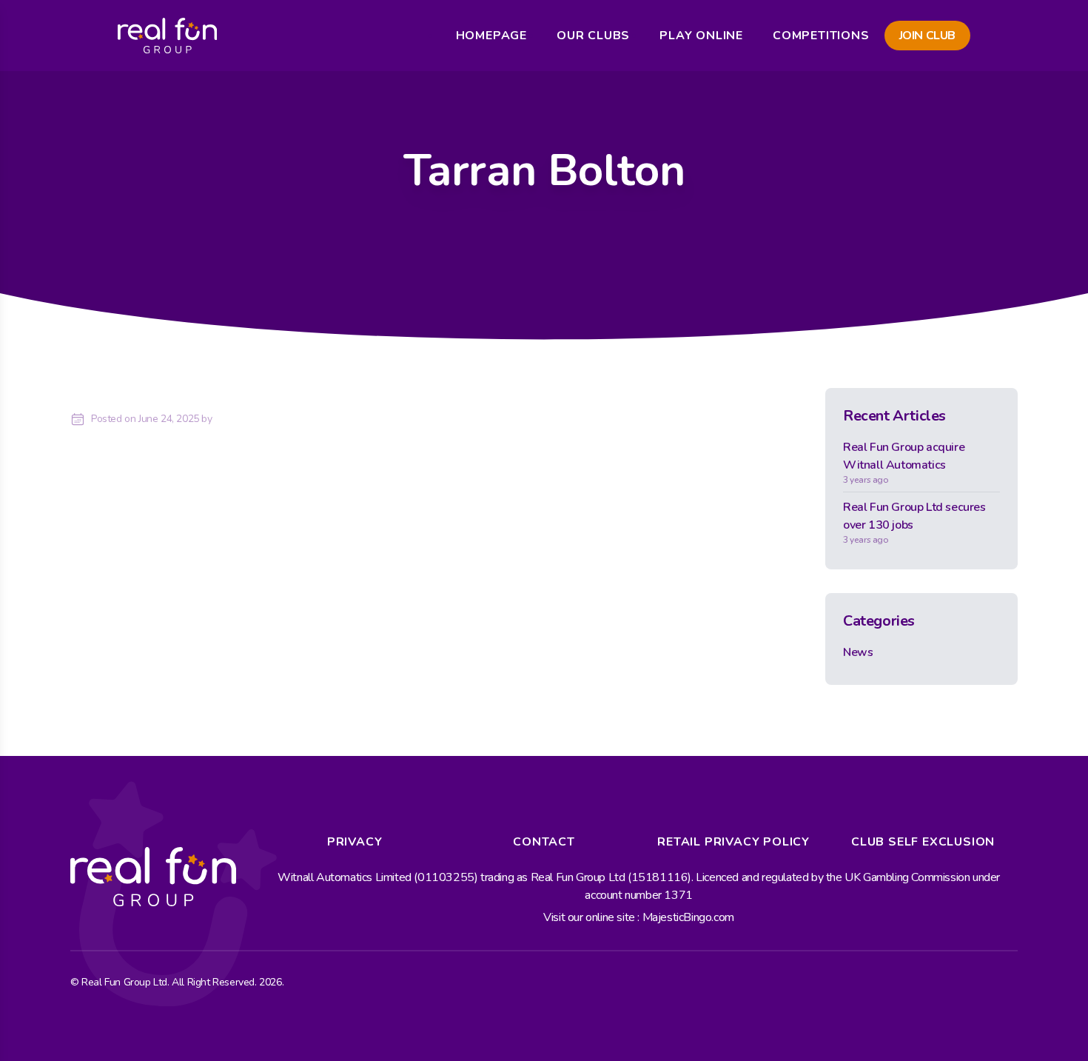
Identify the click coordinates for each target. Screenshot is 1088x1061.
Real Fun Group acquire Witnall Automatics (903, 462)
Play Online (701, 35)
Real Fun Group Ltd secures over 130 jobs (914, 522)
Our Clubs (593, 35)
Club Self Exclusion (923, 842)
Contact (544, 842)
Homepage (491, 35)
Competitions (821, 35)
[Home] (167, 35)
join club (927, 35)
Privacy (355, 842)
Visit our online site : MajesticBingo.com (638, 917)
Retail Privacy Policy (733, 842)
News (858, 652)
